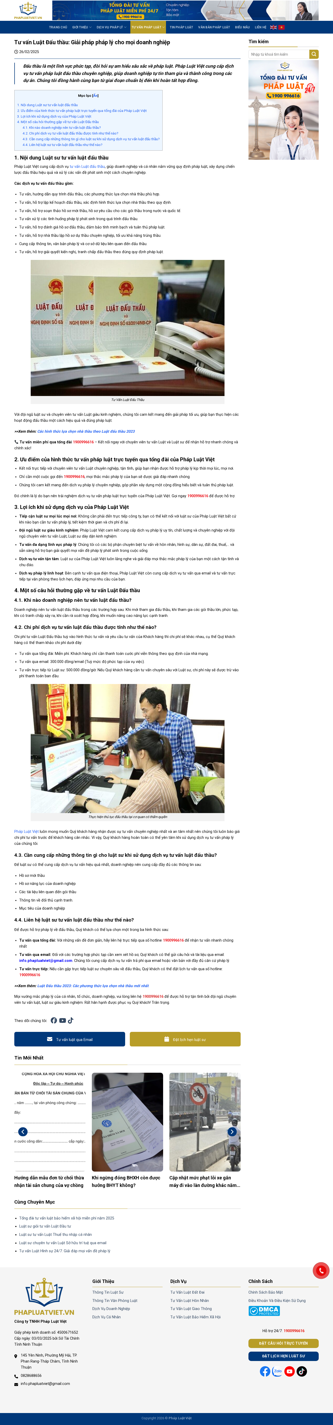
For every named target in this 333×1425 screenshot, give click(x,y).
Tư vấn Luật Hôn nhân (189, 1301)
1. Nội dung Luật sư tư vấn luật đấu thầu (47, 105)
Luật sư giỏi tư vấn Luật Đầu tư (45, 1226)
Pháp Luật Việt (26, 831)
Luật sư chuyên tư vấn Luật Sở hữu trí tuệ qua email (62, 1243)
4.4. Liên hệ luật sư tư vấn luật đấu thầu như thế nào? (63, 145)
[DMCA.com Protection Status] (264, 1311)
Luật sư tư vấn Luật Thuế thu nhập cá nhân (55, 1234)
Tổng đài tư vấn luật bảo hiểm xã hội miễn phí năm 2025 (66, 1218)
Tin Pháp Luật (181, 27)
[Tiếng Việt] (281, 27)
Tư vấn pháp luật (146, 27)
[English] (273, 27)
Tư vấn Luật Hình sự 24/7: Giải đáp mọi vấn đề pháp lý (64, 1251)
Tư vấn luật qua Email (74, 1040)
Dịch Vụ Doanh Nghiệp (111, 1309)
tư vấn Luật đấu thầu (87, 166)
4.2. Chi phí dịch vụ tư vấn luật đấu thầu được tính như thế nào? (70, 133)
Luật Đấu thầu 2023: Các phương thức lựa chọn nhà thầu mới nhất (93, 986)
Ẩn (95, 95)
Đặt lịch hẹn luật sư (189, 1040)
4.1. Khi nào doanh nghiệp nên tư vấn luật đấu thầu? (62, 127)
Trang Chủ (58, 27)
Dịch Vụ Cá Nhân (106, 1317)
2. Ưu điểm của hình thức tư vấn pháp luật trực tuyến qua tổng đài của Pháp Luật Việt (82, 110)
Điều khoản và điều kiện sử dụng (277, 1301)
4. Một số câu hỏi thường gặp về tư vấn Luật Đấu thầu (58, 122)
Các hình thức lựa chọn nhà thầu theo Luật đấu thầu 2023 (86, 431)
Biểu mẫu (242, 27)
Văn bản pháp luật (214, 27)
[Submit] (314, 54)
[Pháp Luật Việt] (29, 10)
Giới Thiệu (80, 27)
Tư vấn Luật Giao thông (191, 1309)
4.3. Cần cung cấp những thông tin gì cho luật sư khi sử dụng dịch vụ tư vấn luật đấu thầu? (91, 139)
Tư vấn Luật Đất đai (187, 1292)
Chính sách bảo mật (265, 1292)
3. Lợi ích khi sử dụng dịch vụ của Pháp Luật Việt (54, 116)
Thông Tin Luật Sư (108, 1292)
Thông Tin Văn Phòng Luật (114, 1301)
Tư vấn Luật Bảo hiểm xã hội (195, 1317)
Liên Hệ (260, 27)
